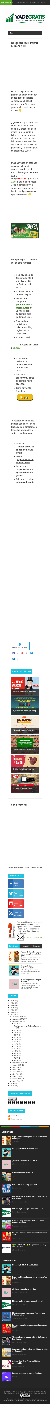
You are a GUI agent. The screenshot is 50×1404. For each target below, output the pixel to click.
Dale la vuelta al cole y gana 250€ (24, 1185)
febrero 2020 (17, 1079)
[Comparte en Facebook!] (13, 653)
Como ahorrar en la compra (22, 1173)
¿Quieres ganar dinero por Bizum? (25, 1161)
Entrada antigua (36, 868)
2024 (12, 1005)
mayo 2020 (16, 1072)
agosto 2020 (17, 1065)
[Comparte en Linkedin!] (13, 659)
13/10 (16, 1046)
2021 (12, 1012)
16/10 (16, 1042)
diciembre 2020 (18, 1017)
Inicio (27, 868)
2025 (12, 1003)
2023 (12, 1008)
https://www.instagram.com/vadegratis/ (24, 472)
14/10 (16, 1044)
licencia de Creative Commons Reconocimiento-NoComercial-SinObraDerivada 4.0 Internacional (25, 1400)
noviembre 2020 (18, 1019)
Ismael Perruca (15, 1116)
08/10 (16, 1053)
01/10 (16, 1060)
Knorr (25, 397)
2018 (12, 1086)
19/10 (16, 1039)
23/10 (16, 1033)
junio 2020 (16, 1069)
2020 (12, 1014)
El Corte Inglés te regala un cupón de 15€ (27, 1209)
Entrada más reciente (15, 868)
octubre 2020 (17, 1021)
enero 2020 (16, 1081)
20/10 (16, 1037)
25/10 (16, 1030)
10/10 (16, 1051)
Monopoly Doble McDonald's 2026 (25, 1149)
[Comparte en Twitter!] (31, 653)
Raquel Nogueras (16, 1119)
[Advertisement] (25, 75)
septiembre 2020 (18, 1063)
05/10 (16, 1058)
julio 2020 (16, 1067)
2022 (12, 1010)
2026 (12, 1001)
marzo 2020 (16, 1076)
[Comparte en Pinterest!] (22, 653)
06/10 (16, 1056)
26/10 (16, 1024)
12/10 (16, 1049)
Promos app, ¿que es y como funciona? (27, 1373)
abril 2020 (16, 1074)
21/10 (16, 1035)
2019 (12, 1083)
